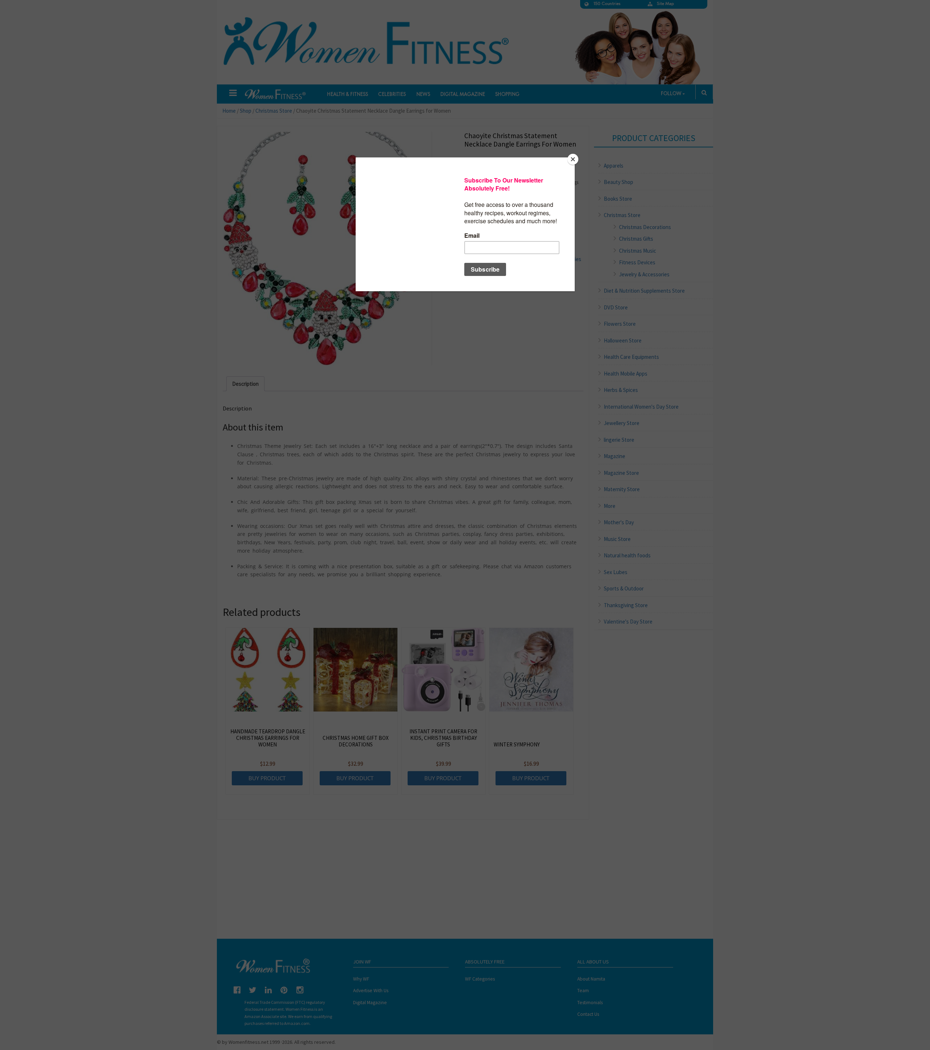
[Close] (572, 159)
